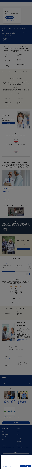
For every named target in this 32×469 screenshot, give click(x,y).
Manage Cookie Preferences (7, 466)
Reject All (23, 466)
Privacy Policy (4, 463)
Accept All (28, 466)
